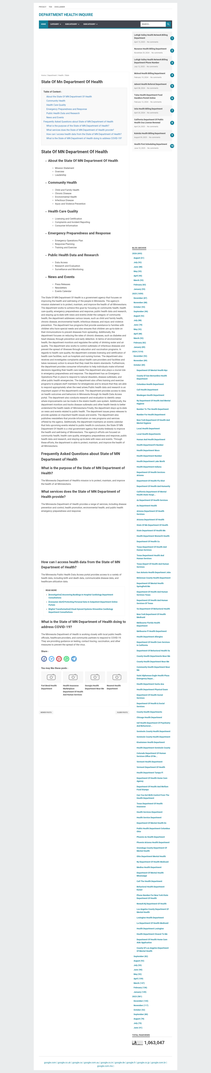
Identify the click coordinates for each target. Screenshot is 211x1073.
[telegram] (74, 659)
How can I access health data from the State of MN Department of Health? (84, 134)
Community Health (55, 100)
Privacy (42, 7)
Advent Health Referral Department (150, 84)
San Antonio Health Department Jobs (154, 572)
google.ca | (77, 1062)
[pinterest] (59, 659)
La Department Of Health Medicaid (152, 923)
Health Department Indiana (149, 467)
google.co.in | (107, 1062)
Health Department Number (149, 456)
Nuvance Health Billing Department (150, 49)
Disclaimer (60, 7)
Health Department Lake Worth (151, 461)
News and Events (55, 117)
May (138, 271)
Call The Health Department (149, 881)
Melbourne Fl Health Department (152, 631)
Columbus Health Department (150, 384)
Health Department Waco (148, 450)
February (140, 285)
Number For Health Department (151, 414)
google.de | (120, 1062)
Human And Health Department (151, 439)
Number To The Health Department (153, 409)
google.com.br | (159, 1062)
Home (43, 24)
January (139, 289)
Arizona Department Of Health (150, 519)
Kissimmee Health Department (151, 742)
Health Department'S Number (150, 445)
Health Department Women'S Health (153, 536)
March (139, 280)
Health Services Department (149, 812)
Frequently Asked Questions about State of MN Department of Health (78, 121)
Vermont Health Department (149, 762)
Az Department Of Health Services (152, 500)
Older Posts (122, 712)
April (138, 276)
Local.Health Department (148, 428)
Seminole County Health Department (153, 737)
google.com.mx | (105, 1066)
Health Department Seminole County (153, 748)
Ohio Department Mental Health (151, 856)
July (138, 262)
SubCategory (71, 24)
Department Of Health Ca (148, 541)
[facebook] (44, 659)
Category (54, 24)
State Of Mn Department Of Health (152, 525)
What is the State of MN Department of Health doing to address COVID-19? (84, 138)
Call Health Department (147, 390)
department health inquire (66, 15)
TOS (50, 7)
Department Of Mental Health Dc (151, 823)
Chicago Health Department (149, 717)
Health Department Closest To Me (152, 934)
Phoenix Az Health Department (151, 837)
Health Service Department (149, 817)
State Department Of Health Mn (151, 530)
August (139, 258)
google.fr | (131, 1062)
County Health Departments (149, 712)
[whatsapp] (66, 659)
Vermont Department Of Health (151, 767)
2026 (137, 253)
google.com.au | (91, 1062)
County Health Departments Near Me (153, 656)
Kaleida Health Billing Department (149, 133)
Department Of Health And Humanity (153, 486)
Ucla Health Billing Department (148, 109)
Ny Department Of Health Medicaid (153, 862)
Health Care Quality (56, 105)
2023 (137, 996)
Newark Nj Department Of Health (152, 904)
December (140, 298)
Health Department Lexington (150, 928)
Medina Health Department (149, 867)
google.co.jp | (144, 1062)
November (140, 302)
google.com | (50, 1062)
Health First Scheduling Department (150, 144)
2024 (137, 351)
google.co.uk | (64, 1062)
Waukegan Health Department (150, 395)
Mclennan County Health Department (154, 578)
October (139, 307)
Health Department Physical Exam (152, 689)
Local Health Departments (149, 434)
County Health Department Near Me (153, 661)
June (138, 267)
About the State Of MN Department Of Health (69, 96)
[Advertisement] (84, 52)
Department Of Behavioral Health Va (153, 650)
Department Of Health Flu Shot (151, 481)
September (141, 311)
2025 (137, 293)
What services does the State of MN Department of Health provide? (80, 130)
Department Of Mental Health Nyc (152, 370)
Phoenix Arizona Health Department (153, 842)
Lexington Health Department (150, 917)
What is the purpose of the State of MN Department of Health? (77, 125)
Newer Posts (46, 712)
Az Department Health (147, 505)
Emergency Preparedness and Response (66, 109)
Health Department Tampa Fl (150, 772)
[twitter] (51, 659)
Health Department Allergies (150, 637)
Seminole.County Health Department (153, 731)
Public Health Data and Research (63, 113)
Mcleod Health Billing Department (149, 73)
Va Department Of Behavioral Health (153, 609)
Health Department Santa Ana (150, 684)
